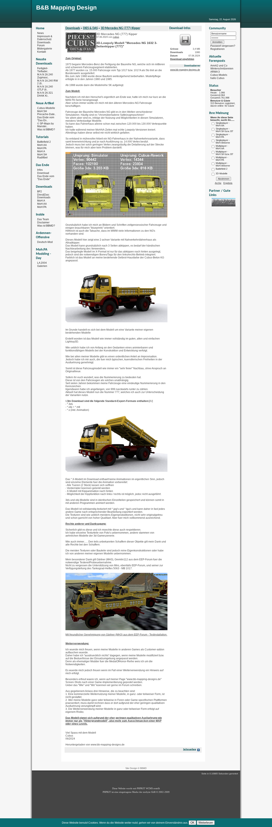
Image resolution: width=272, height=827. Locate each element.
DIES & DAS (90, 28)
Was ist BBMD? (46, 129)
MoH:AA (42, 145)
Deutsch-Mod (45, 242)
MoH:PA (42, 148)
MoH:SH (42, 154)
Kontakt (41, 51)
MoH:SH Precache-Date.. (46, 113)
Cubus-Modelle (46, 108)
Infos (40, 169)
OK (192, 822)
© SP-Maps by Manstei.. (45, 125)
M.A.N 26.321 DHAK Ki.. (45, 94)
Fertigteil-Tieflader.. (42, 70)
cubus (116, 37)
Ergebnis (227, 183)
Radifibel (42, 157)
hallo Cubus (217, 78)
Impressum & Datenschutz (44, 38)
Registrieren (217, 49)
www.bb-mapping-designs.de (185, 69)
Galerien (42, 266)
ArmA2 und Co (218, 65)
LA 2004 (42, 262)
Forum (41, 45)
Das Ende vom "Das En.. (45, 119)
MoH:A (41, 151)
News (40, 33)
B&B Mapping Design (66, 7)
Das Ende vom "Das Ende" (45, 178)
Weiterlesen (205, 822)
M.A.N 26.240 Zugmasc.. (45, 76)
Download (43, 173)
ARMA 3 (215, 71)
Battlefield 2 (44, 141)
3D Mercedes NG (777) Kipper (120, 28)
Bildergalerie (44, 48)
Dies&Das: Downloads (43, 196)
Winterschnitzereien (221, 68)
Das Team (43, 219)
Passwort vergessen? (222, 45)
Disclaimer (43, 222)
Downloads (43, 42)
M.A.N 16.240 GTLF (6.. (45, 88)
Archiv (218, 183)
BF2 (39, 191)
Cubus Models (218, 74)
